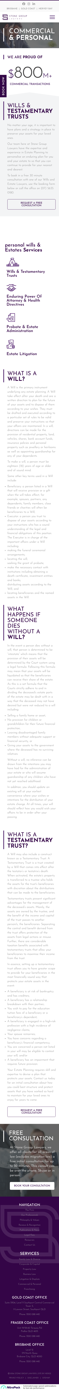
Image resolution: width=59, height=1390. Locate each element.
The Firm (29, 1210)
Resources (29, 1240)
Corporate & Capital (29, 1264)
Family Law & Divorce (29, 1259)
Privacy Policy (16, 1378)
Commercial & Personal (29, 1284)
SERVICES (29, 1254)
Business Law (29, 1274)
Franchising (29, 1289)
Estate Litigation (22, 354)
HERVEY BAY (45, 9)
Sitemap (46, 1378)
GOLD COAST (28, 9)
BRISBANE (12, 9)
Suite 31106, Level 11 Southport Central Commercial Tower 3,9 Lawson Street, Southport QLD (29, 1306)
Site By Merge (44, 1374)
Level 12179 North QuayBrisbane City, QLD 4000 (29, 1353)
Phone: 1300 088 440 (29, 1314)
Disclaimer (33, 1378)
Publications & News (29, 1230)
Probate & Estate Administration (22, 329)
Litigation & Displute (30, 1279)
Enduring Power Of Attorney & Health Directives (24, 301)
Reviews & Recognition (29, 1225)
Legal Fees (29, 1235)
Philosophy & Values (29, 1220)
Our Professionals (29, 1215)
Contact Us (29, 1245)
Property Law (29, 1269)
